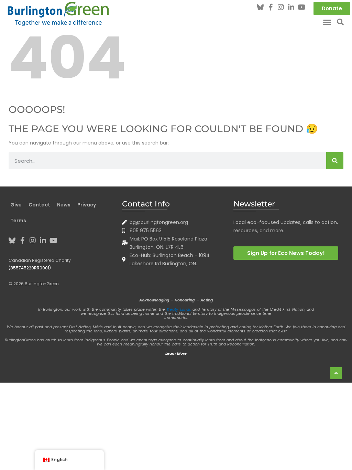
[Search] (334, 160)
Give (16, 204)
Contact (39, 204)
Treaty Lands (178, 309)
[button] (327, 22)
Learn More (176, 353)
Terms (18, 220)
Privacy (86, 204)
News (63, 204)
